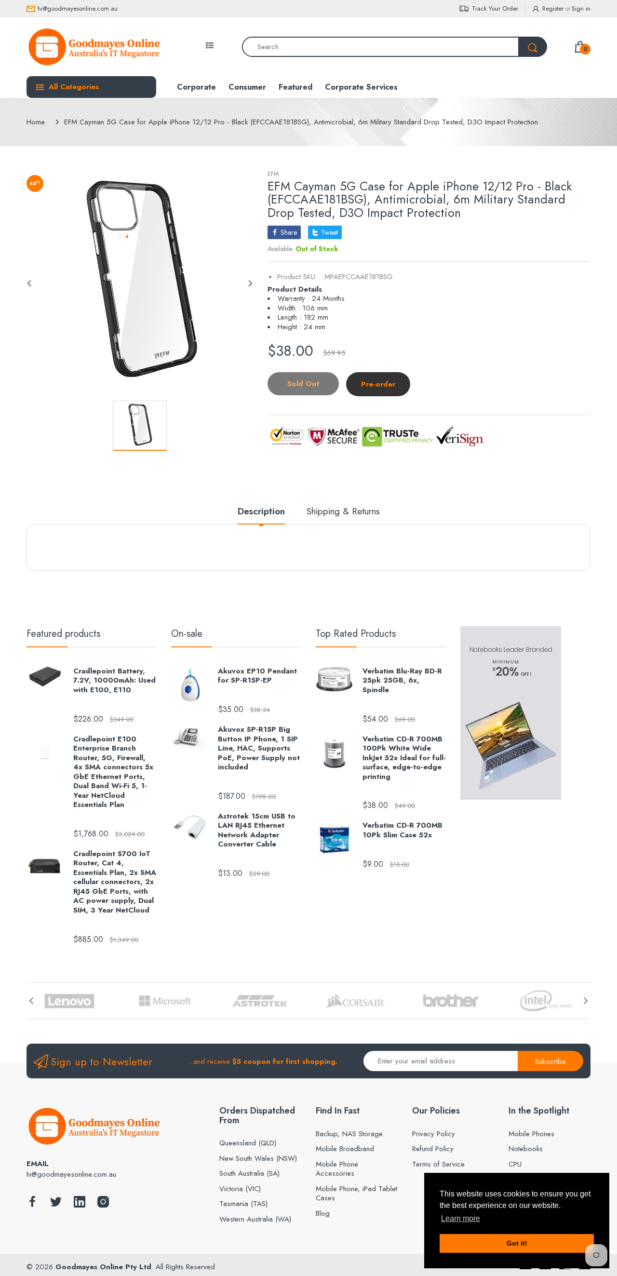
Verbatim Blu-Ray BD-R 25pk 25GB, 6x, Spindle (402, 681)
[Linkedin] (79, 1204)
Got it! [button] (517, 1243)
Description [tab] (261, 512)
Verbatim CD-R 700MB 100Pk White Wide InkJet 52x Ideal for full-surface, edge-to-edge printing (404, 758)
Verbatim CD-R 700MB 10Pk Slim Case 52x (402, 830)
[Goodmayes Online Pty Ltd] (94, 47)
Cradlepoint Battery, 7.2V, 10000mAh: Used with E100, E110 (114, 681)
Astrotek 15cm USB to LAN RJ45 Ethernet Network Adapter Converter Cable (256, 830)
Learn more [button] (460, 1218)
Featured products (63, 634)
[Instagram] (103, 1204)
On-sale (186, 634)
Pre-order (378, 384)
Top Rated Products (356, 634)
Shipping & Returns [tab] (343, 512)
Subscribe (550, 1061)
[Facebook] (32, 1204)
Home (36, 122)
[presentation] (31, 1001)
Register (552, 8)
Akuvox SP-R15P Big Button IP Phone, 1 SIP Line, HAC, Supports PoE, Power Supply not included (259, 748)
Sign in (581, 8)
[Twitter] (56, 1204)
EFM (273, 173)
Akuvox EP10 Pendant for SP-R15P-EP (257, 676)
